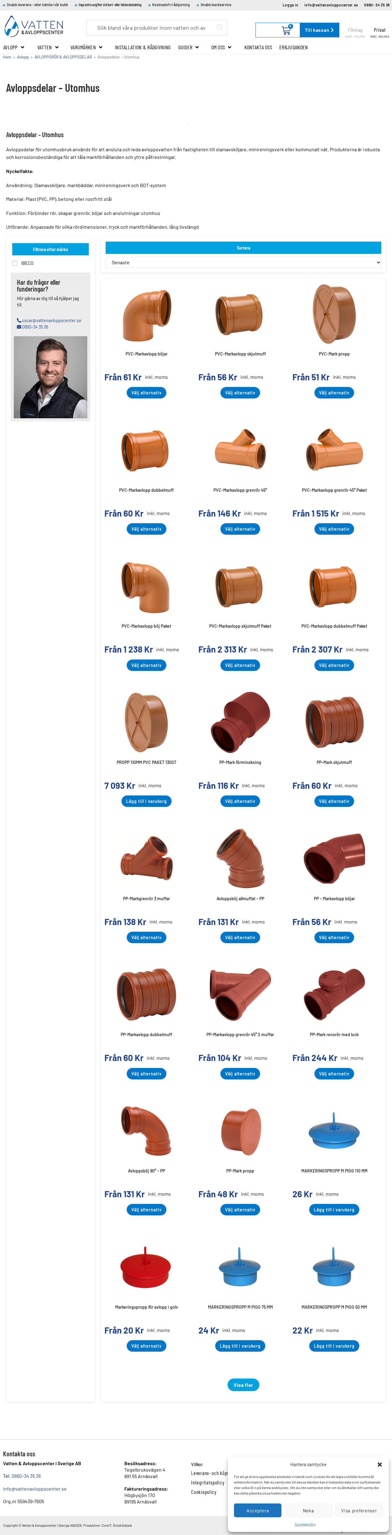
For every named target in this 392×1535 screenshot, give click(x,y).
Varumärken (83, 47)
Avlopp (10, 47)
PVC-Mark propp (334, 353)
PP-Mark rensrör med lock (334, 1034)
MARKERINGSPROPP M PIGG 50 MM (334, 1307)
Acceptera (258, 1510)
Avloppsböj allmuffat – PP (240, 898)
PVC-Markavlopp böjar (147, 353)
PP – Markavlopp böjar (334, 898)
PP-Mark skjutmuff (334, 762)
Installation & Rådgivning (143, 47)
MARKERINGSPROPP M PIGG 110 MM (334, 1170)
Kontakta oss (258, 47)
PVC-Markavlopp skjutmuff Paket (240, 626)
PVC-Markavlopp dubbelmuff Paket (334, 626)
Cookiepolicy (305, 1524)
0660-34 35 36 (26, 1476)
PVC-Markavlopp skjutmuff (240, 353)
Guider (185, 47)
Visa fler (243, 1385)
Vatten (44, 47)
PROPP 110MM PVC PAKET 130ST (146, 762)
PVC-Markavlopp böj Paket (146, 626)
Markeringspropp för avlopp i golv (146, 1307)
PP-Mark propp (240, 1170)
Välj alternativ (146, 392)
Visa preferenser (359, 1510)
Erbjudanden (293, 47)
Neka (308, 1510)
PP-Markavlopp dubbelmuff (146, 1034)
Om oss (218, 47)
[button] (380, 1465)
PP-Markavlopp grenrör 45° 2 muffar (240, 1034)
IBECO (26, 263)
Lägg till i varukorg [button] (146, 801)
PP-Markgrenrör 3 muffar (146, 898)
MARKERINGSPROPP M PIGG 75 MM (240, 1307)
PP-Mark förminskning (240, 762)
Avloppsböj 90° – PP (146, 1170)
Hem (7, 57)
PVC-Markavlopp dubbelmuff (146, 490)
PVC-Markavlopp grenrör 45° (240, 490)
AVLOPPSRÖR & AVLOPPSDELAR (63, 57)
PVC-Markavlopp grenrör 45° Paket (334, 490)
